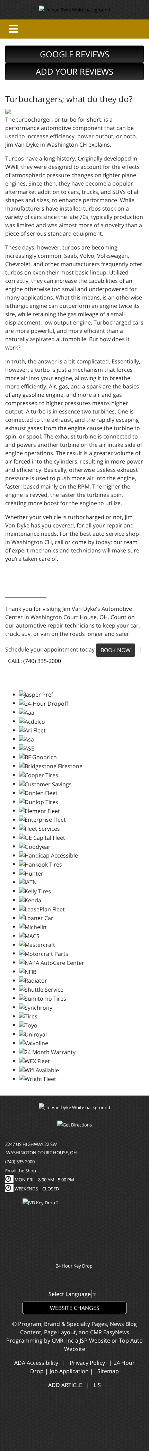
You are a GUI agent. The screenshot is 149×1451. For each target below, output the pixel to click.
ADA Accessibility (36, 1363)
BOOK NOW (115, 650)
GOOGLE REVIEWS (74, 54)
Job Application (69, 1371)
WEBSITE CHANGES (74, 1308)
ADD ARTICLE (65, 1385)
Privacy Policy (87, 1363)
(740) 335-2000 (42, 661)
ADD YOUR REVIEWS (74, 71)
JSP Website (95, 1340)
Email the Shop (20, 1170)
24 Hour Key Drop (75, 1266)
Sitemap (108, 1371)
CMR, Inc (63, 1340)
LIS (97, 1385)
